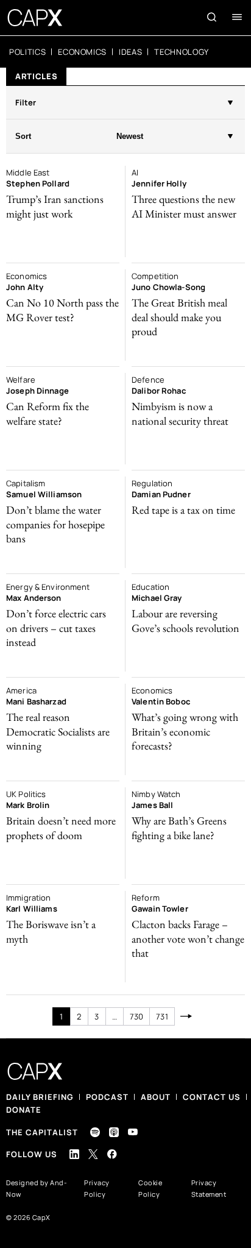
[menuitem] (27, 51)
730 (136, 1016)
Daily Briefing (40, 1097)
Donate (23, 1110)
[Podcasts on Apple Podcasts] (114, 1132)
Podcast (107, 1097)
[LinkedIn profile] (74, 1154)
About (156, 1097)
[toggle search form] (212, 17)
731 (162, 1016)
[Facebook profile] (112, 1153)
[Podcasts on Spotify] (95, 1132)
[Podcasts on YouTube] (133, 1132)
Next (186, 1016)
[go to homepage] (35, 17)
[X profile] (93, 1154)
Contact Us (212, 1097)
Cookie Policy (150, 1188)
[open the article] (62, 211)
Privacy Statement (209, 1188)
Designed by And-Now (36, 1188)
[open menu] (237, 17)
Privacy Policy (97, 1188)
